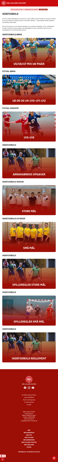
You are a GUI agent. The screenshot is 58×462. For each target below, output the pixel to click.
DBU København (29, 440)
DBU (29, 430)
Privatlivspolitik (29, 402)
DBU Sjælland (29, 444)
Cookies (29, 404)
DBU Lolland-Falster (17, 9)
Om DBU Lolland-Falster (29, 395)
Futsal (29, 447)
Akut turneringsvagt (29, 400)
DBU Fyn (29, 435)
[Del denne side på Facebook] (1, 456)
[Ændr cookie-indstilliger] (2, 459)
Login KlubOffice (29, 397)
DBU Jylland (29, 437)
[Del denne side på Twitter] (4, 456)
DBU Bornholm (29, 432)
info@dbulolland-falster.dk (29, 421)
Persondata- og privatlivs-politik (29, 451)
